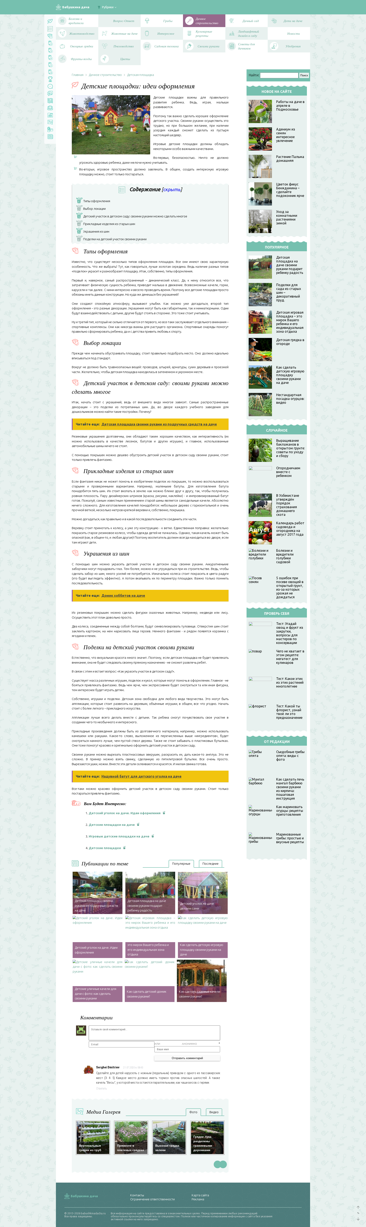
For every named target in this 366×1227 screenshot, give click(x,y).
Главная (77, 75)
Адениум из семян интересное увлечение (285, 135)
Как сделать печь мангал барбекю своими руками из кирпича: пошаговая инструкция (290, 788)
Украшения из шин (93, 231)
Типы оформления (94, 201)
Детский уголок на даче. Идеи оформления (125, 813)
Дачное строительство (105, 75)
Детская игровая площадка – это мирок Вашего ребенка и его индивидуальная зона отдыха (290, 321)
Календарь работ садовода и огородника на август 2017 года (290, 528)
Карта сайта (200, 1195)
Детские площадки (105, 848)
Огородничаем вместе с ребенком (288, 472)
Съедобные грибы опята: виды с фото (290, 755)
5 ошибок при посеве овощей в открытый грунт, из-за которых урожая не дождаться (290, 587)
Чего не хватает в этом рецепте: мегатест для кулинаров (290, 656)
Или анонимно (175, 1043)
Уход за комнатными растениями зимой (286, 217)
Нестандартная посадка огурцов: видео (290, 398)
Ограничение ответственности (152, 1199)
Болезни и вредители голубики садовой (285, 556)
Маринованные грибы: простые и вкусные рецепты (290, 838)
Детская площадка (140, 75)
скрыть (171, 189)
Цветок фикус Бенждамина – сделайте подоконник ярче (290, 190)
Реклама (198, 1199)
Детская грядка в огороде (290, 342)
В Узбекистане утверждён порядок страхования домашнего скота (287, 505)
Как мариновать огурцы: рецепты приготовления (289, 810)
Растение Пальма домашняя (290, 158)
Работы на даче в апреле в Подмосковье (290, 105)
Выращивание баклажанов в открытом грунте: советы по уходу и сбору (290, 448)
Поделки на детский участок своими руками (112, 239)
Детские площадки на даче (112, 824)
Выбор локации (92, 209)
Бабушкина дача (75, 7)
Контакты (137, 1195)
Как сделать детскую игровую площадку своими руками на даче (290, 374)
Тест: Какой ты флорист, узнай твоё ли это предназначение (289, 711)
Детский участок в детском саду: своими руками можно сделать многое (132, 216)
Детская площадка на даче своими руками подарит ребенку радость (289, 264)
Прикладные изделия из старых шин (106, 224)
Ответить (101, 1088)
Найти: (254, 75)
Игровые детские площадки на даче (119, 836)
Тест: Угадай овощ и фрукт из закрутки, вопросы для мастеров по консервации (289, 633)
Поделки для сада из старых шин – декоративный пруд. (288, 292)
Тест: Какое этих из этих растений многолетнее (290, 682)
